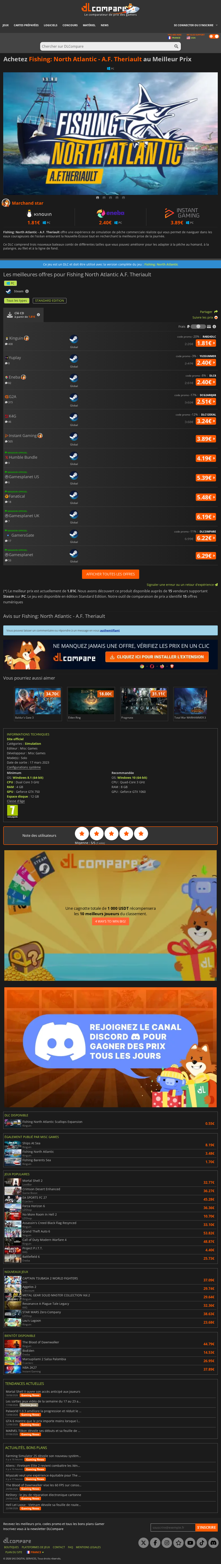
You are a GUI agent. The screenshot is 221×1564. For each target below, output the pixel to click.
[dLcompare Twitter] (142, 1543)
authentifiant (110, 630)
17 (9, 540)
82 (9, 382)
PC (12, 283)
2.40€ (205, 362)
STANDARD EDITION (49, 300)
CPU (10, 782)
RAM (10, 787)
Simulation (33, 744)
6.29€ (205, 555)
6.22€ (205, 538)
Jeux (6, 25)
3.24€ (205, 421)
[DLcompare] (17, 1540)
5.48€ (205, 497)
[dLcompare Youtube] (189, 1543)
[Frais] (198, 326)
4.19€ (205, 458)
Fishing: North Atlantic (161, 264)
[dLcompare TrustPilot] (177, 1543)
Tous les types (16, 300)
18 (9, 501)
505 (10, 441)
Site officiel (15, 739)
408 (10, 343)
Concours (70, 25)
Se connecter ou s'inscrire (193, 25)
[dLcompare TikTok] (200, 1543)
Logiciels (50, 25)
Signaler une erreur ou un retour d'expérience (181, 585)
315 (10, 402)
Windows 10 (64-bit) (132, 778)
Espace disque (17, 796)
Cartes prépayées (26, 25)
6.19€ (205, 516)
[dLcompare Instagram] (165, 1543)
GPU (10, 792)
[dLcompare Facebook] (154, 1543)
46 (9, 421)
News (105, 25)
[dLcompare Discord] (212, 1543)
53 (9, 560)
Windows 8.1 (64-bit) (28, 778)
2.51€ (205, 401)
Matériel (89, 25)
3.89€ (205, 438)
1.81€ (205, 343)
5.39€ (205, 477)
